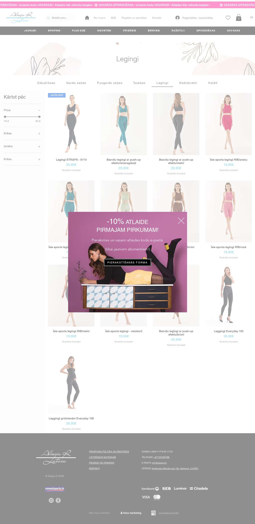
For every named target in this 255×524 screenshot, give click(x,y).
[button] (181, 220)
